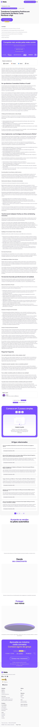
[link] (7, 19)
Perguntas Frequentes (5, 35)
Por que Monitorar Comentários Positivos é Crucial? (11, 28)
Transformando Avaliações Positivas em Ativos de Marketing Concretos (14, 32)
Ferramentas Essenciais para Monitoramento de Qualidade (12, 33)
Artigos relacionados (5, 37)
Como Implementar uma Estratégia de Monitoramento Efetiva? (13, 30)
